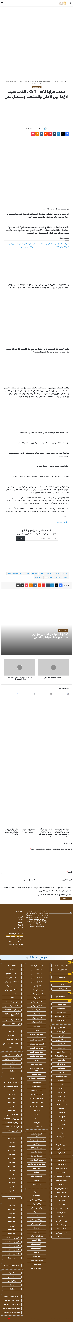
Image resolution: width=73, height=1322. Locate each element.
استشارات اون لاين (61, 1104)
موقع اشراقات (61, 1012)
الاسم (69, 872)
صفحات (20, 947)
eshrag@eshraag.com (36, 926)
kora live (12, 1142)
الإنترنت (20, 919)
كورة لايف (12, 1146)
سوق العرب (36, 1144)
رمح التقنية (61, 1116)
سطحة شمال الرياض (12, 981)
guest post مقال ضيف (36, 1140)
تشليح (12, 998)
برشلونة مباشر (36, 1204)
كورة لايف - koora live (12, 1238)
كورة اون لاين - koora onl (12, 1119)
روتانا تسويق (61, 1092)
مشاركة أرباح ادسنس (16, 933)
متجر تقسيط (36, 1010)
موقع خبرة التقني (61, 1076)
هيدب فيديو (61, 1112)
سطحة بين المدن (11, 973)
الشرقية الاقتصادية (61, 1056)
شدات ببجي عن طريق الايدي (36, 1035)
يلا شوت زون (12, 1281)
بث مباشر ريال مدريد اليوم (11, 1043)
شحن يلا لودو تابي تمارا (36, 1044)
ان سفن (61, 1036)
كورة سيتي (11, 1035)
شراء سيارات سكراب (11, 1002)
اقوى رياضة (61, 1200)
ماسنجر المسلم (61, 996)
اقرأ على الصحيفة (62, 522)
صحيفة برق (61, 1008)
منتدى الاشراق (61, 1192)
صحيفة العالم (61, 1237)
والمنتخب (48, 577)
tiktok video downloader (11, 1308)
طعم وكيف (61, 1124)
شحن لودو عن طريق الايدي (36, 1078)
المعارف (61, 1108)
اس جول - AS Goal (12, 1131)
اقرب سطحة (12, 994)
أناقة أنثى (61, 1080)
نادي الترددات (61, 1100)
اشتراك (20, 538)
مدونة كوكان (61, 1064)
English (20, 939)
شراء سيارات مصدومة (12, 1020)
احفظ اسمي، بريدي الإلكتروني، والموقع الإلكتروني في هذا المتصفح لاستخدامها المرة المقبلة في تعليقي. (37, 887)
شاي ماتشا (36, 1122)
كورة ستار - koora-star (11, 1082)
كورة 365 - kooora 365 (12, 1127)
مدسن (61, 1088)
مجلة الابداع (61, 1096)
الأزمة (64, 573)
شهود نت (61, 1128)
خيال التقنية (61, 1044)
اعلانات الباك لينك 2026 (61, 1196)
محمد (57, 577)
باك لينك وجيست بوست (61, 1208)
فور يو (37, 1060)
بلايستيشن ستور (36, 1090)
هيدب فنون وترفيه (61, 1233)
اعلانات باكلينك (36, 1184)
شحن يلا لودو (36, 1074)
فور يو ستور (36, 1026)
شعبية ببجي (36, 1082)
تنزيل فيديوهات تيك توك (12, 1304)
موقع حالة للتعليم (61, 1225)
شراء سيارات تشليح (11, 1006)
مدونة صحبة (61, 1141)
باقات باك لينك (61, 1172)
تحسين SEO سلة (61, 989)
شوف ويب (61, 1048)
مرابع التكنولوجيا (61, 1040)
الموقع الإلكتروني (29, 880)
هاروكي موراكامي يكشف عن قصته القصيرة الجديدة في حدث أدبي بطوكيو (28, 830)
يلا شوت (36, 1192)
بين (41, 573)
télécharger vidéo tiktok (11, 1312)
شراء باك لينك (61, 1160)
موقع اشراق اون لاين (61, 1016)
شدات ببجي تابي (36, 977)
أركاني (61, 1132)
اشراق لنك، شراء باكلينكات (61, 1176)
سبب (34, 573)
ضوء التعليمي (61, 1004)
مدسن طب (61, 1204)
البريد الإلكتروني (66, 880)
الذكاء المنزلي (18, 928)
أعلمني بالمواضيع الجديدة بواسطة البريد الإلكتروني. (53, 894)
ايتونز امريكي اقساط (36, 1052)
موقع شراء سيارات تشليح (12, 1010)
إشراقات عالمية (53, 81)
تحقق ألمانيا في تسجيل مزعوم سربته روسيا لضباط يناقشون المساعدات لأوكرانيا (50, 637)
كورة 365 (12, 1031)
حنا (37, 1114)
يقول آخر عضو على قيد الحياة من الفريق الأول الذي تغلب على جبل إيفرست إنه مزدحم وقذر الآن (45, 832)
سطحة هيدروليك (11, 977)
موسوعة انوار (61, 1149)
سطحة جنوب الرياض (12, 990)
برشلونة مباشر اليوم (11, 1059)
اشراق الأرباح (61, 1153)
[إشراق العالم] (62, 3)
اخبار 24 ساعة (61, 1229)
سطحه (11, 969)
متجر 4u (36, 1030)
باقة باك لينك (61, 985)
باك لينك (20, 930)
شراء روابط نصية (61, 1168)
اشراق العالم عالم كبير (61, 1188)
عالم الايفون (61, 1060)
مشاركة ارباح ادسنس (61, 969)
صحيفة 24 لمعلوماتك (15, 942)
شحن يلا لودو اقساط (36, 994)
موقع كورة (11, 1198)
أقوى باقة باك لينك (36, 1156)
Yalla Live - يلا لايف (12, 1115)
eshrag (41, 128)
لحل (65, 577)
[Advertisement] (36, 20)
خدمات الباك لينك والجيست (36, 1135)
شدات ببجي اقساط (36, 965)
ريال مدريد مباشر (36, 1208)
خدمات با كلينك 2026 (36, 1160)
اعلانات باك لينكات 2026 (11, 1265)
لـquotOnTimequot (14, 573)
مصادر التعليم (61, 1212)
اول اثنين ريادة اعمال (61, 965)
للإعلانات (6, 1318)
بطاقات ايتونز (36, 1086)
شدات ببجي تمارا (36, 969)
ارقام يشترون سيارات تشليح (12, 1015)
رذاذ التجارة (61, 1120)
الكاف (48, 573)
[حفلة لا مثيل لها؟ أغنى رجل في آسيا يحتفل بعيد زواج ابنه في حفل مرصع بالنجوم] (11, 760)
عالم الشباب (61, 977)
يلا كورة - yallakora (12, 1123)
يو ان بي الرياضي (61, 1221)
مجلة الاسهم (61, 1052)
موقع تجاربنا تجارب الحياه (36, 1164)
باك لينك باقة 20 (36, 1148)
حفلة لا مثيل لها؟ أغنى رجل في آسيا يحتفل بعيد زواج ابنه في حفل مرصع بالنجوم (11, 831)
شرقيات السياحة (61, 1145)
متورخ (61, 1084)
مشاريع (36, 1172)
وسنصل (38, 577)
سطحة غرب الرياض (11, 986)
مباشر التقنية (61, 1137)
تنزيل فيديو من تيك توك (11, 1296)
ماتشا (36, 1118)
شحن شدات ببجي (36, 1064)
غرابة (26, 573)
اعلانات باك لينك (36, 1176)
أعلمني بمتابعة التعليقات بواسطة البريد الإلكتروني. (54, 891)
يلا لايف (11, 1047)
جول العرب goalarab (12, 1039)
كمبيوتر (20, 922)
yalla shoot (36, 1196)
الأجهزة (20, 925)
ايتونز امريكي (36, 986)
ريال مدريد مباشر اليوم (12, 1055)
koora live (11, 1098)
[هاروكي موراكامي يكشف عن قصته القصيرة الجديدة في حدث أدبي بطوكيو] (28, 760)
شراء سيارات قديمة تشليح (11, 1024)
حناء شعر (36, 1110)
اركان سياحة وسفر (61, 1020)
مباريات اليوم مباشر (36, 1200)
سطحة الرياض (11, 965)
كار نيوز (61, 1072)
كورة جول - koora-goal (11, 1086)
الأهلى (56, 573)
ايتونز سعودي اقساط (36, 990)
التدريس (61, 1184)
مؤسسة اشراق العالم (16, 944)
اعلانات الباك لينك (61, 1180)
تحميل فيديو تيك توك (12, 1300)
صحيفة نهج (61, 1068)
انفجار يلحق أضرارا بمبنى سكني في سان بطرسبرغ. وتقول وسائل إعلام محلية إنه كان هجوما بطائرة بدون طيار (62, 832)
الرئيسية (62, 81)
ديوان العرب (36, 1168)
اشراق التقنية (61, 1032)
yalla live (12, 1071)
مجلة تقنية (61, 1217)
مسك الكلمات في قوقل (61, 1028)
